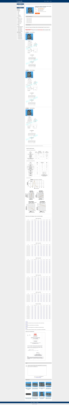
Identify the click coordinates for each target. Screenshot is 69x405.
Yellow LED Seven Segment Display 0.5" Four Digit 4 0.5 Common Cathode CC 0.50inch (28, 389)
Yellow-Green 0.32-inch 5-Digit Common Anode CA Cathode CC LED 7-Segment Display (28, 398)
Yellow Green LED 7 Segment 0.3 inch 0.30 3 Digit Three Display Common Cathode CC (35, 388)
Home (26, 4)
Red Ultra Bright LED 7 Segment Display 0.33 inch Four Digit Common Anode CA (48, 388)
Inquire (37, 13)
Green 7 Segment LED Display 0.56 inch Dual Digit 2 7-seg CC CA (42, 388)
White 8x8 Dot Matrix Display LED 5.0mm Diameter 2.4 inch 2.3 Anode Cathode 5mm (35, 398)
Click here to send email (38, 377)
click (32, 222)
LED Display (28, 4)
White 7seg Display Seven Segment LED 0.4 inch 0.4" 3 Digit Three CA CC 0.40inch (48, 398)
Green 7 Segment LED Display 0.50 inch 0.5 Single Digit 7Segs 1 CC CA (42, 398)
